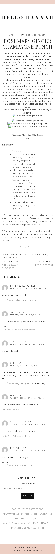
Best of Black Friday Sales (27, 518)
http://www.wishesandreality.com (18, 329)
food (4, 257)
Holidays (12, 257)
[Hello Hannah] (27, 18)
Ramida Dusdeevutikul (22, 286)
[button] (53, 1)
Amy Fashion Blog (20, 342)
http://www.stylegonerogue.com (18, 383)
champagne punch (12, 255)
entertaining (40, 255)
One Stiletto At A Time (22, 422)
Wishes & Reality (19, 312)
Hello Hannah (31, 547)
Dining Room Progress (12, 264)
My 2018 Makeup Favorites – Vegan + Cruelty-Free (27, 514)
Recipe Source (27, 247)
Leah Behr (16, 395)
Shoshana (15, 363)
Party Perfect (44, 263)
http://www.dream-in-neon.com (17, 465)
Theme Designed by (27, 551)
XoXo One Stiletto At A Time (16, 436)
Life (11, 35)
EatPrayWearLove (11, 409)
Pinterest (6, 65)
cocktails (28, 255)
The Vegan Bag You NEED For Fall (27, 528)
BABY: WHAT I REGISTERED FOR (27, 509)
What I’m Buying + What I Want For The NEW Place (27, 523)
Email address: (27, 483)
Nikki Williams (18, 448)
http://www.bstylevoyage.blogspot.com (21, 300)
